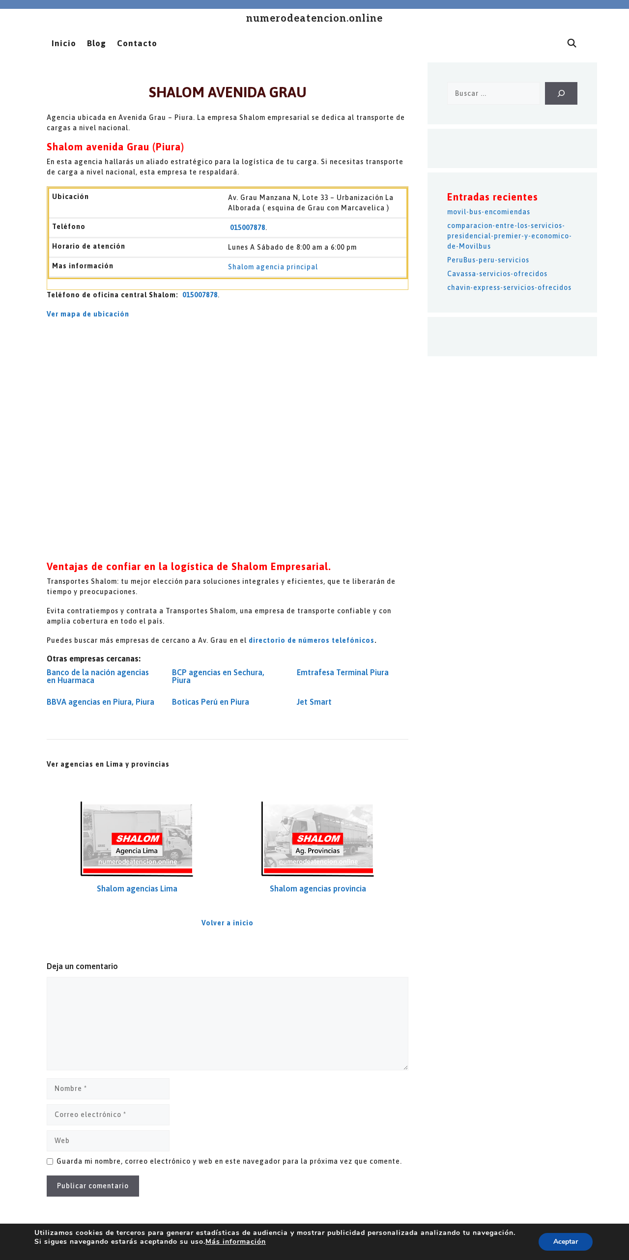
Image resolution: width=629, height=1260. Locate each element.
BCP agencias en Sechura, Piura (218, 676)
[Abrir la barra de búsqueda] (572, 43)
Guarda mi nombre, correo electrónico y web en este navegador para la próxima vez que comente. (229, 1161)
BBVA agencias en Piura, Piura (100, 701)
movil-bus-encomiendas (488, 212)
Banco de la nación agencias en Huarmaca (98, 676)
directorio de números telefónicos (311, 640)
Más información (235, 1241)
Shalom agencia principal (273, 267)
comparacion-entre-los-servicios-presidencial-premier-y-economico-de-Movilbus (509, 236)
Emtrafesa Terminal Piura (343, 672)
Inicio (64, 43)
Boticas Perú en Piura (210, 701)
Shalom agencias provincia (318, 888)
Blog (96, 43)
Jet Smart (314, 701)
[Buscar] (561, 93)
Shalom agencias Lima (137, 888)
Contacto (137, 43)
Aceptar (565, 1241)
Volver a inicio (227, 923)
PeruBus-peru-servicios (488, 260)
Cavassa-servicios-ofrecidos (497, 274)
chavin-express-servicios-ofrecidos (509, 287)
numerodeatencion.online (314, 19)
